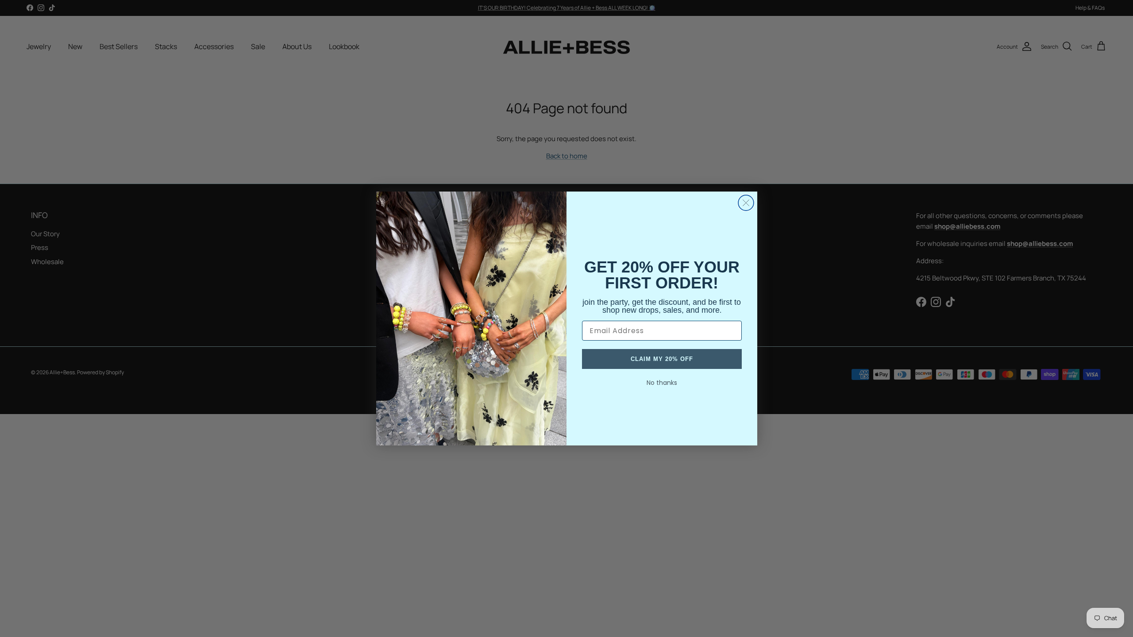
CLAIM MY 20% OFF (662, 359)
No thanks (662, 382)
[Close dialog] (746, 203)
